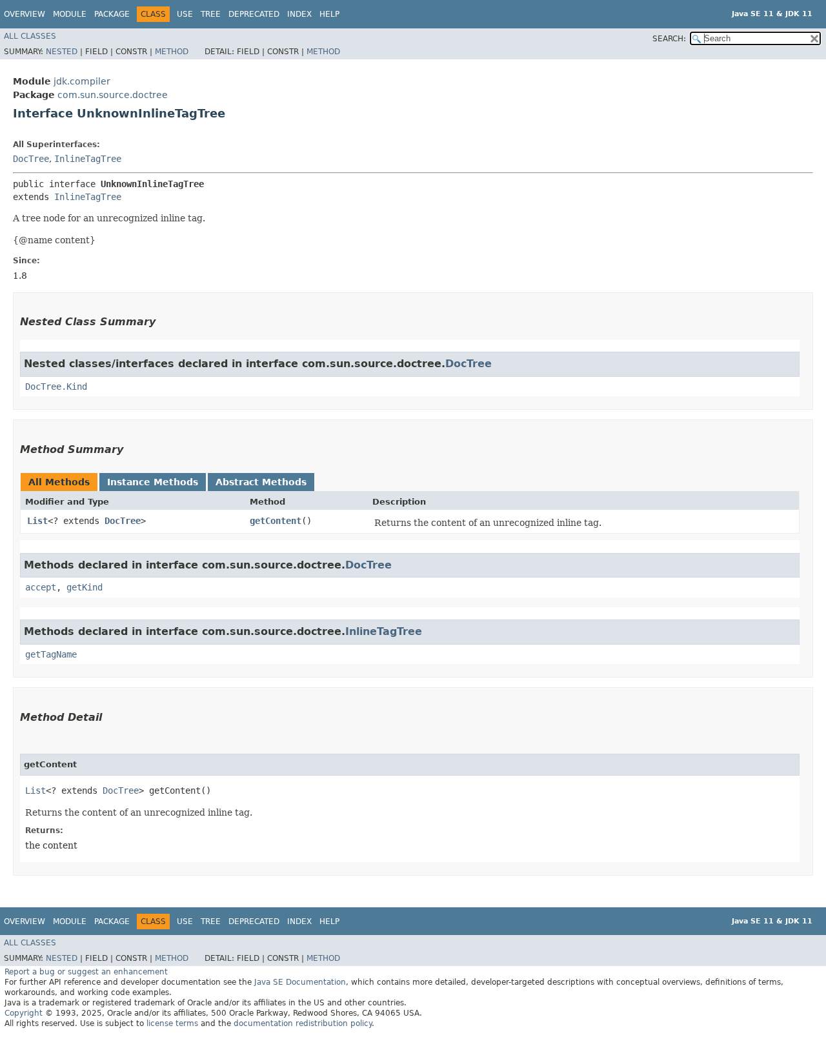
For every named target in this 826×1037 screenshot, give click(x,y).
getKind (84, 587)
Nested (61, 51)
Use (185, 14)
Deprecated (253, 14)
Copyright (24, 1013)
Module (69, 14)
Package (112, 14)
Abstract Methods (261, 482)
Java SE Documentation (300, 982)
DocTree (31, 159)
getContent (275, 521)
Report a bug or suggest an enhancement (86, 971)
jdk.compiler (82, 81)
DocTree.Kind (56, 386)
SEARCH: (669, 38)
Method (171, 51)
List (37, 521)
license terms (172, 1023)
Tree (211, 14)
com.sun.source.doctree (112, 95)
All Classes (30, 36)
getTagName (51, 654)
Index (299, 14)
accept (40, 587)
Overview (24, 14)
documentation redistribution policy (303, 1023)
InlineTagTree (87, 159)
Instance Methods (152, 482)
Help (329, 14)
